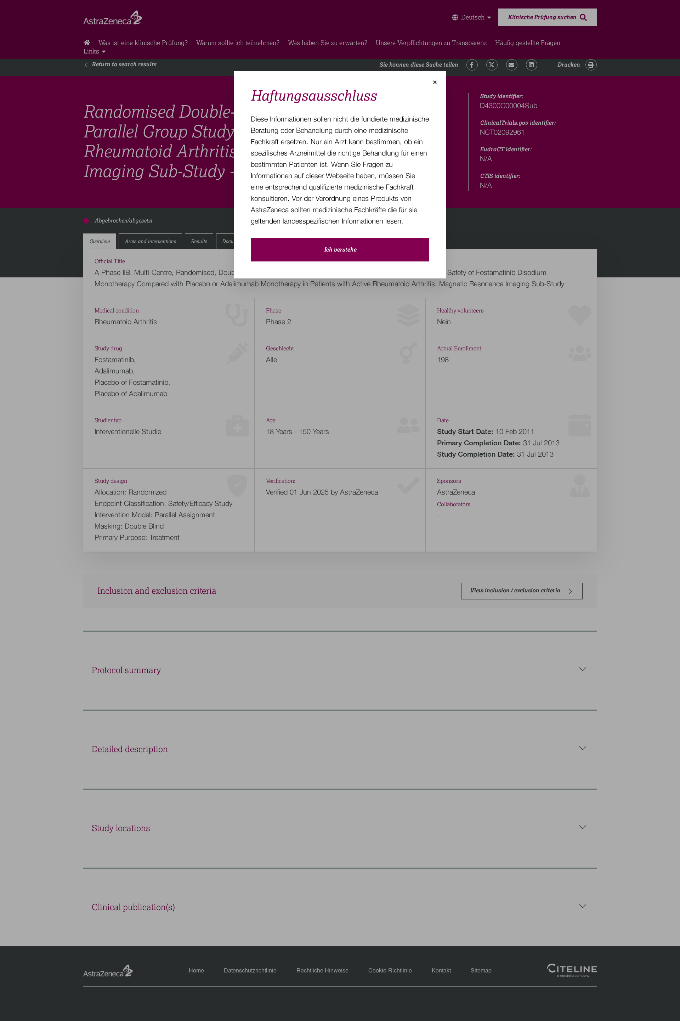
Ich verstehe (340, 250)
